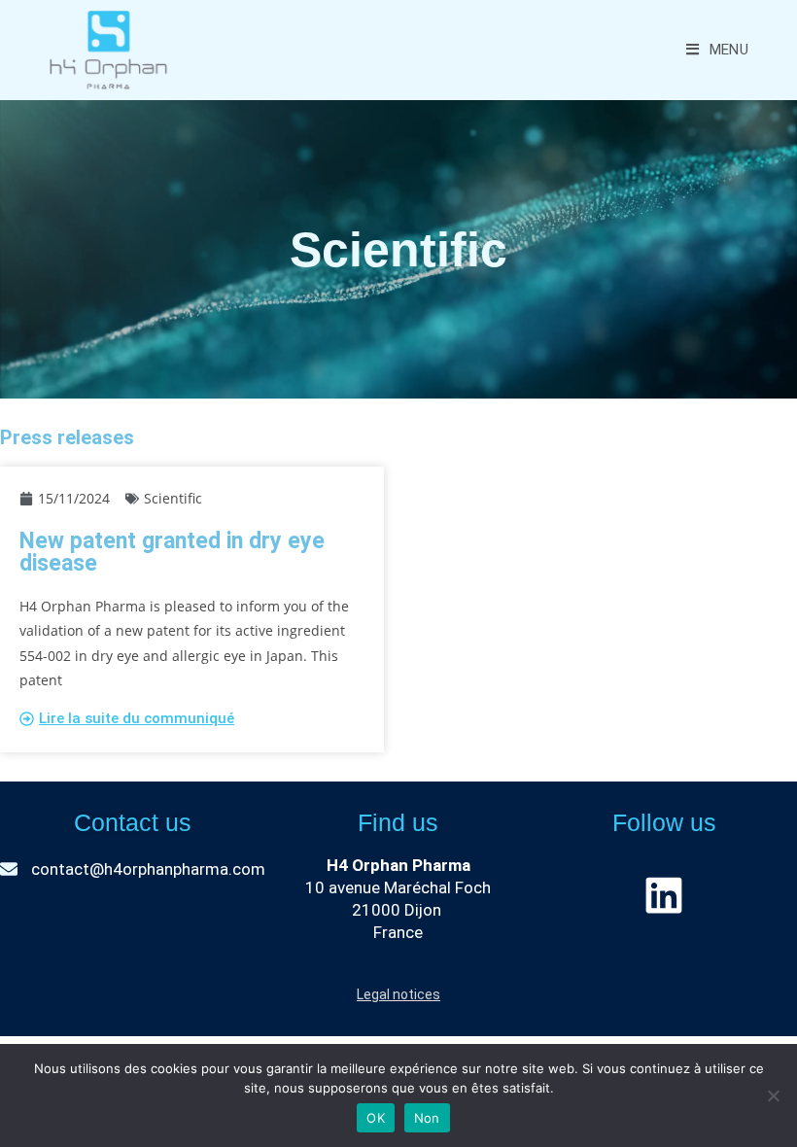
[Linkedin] (664, 895)
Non (427, 1118)
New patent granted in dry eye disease (172, 552)
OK (375, 1118)
